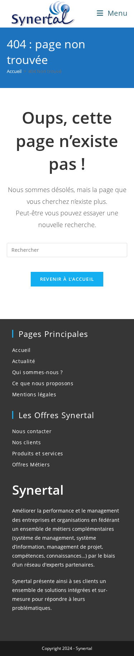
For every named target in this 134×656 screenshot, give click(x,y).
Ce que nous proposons (43, 383)
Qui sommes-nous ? (37, 372)
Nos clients (26, 442)
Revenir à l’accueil (67, 279)
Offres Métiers (31, 464)
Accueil (21, 350)
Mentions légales (34, 394)
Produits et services (37, 453)
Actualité (23, 361)
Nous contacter (31, 431)
